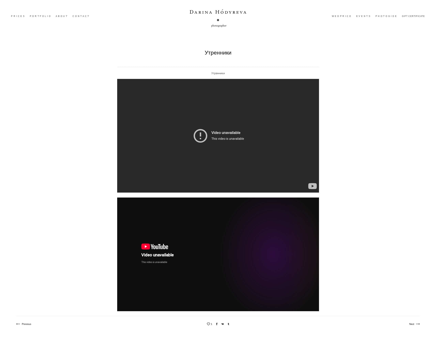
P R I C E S (18, 16)
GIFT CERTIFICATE (413, 16)
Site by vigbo (48, 355)
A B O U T (61, 16)
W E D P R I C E (341, 16)
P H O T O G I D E (386, 16)
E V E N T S (363, 16)
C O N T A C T (81, 16)
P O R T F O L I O (40, 16)
